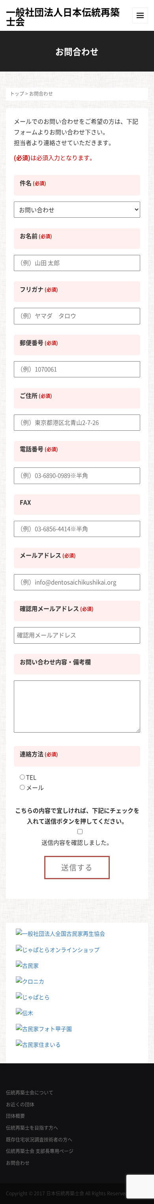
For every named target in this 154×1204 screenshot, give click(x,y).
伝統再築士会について (29, 1092)
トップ (17, 93)
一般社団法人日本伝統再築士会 (63, 16)
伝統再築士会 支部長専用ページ (39, 1151)
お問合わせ (18, 1162)
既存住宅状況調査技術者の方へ (39, 1139)
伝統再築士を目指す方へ (32, 1127)
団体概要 (15, 1115)
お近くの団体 (20, 1104)
